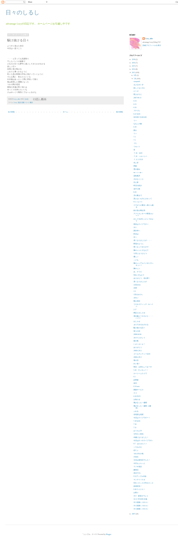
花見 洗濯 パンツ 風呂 (25, 102)
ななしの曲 (138, 124)
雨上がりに (138, 94)
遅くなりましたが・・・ (143, 240)
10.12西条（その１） (141, 502)
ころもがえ (138, 447)
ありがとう (138, 347)
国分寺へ (137, 231)
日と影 (136, 182)
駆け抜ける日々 (139, 328)
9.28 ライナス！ (139, 489)
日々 (135, 237)
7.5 (135, 140)
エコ (135, 393)
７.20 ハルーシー (140, 156)
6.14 (135, 101)
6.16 (135, 107)
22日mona (137, 285)
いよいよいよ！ (139, 344)
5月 (135, 79)
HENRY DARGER (140, 117)
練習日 (136, 470)
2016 (134, 63)
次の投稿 (11, 112)
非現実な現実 (139, 414)
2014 (134, 69)
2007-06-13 (137, 98)
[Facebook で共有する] (42, 99)
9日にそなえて (139, 275)
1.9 (135, 291)
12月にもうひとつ (140, 253)
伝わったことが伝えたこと (144, 483)
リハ (135, 121)
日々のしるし (22, 12)
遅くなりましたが (140, 282)
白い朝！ (137, 364)
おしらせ (137, 321)
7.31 (135, 428)
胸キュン (137, 268)
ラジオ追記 (138, 467)
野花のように (139, 244)
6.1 (135, 377)
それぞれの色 (139, 454)
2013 (134, 72)
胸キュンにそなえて (141, 250)
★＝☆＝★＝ (138, 173)
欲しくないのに (139, 88)
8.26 (135, 192)
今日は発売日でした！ (142, 460)
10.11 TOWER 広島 (140, 499)
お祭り (136, 493)
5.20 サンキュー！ (141, 370)
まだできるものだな (141, 325)
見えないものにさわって (143, 199)
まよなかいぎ (139, 85)
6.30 (135, 127)
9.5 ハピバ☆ (138, 202)
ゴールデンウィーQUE (142, 354)
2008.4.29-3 (138, 357)
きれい (136, 298)
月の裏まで (138, 195)
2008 (135, 288)
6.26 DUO (137, 396)
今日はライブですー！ (142, 418)
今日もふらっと (139, 463)
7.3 (135, 137)
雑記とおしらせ (139, 313)
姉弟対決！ (138, 486)
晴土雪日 (137, 301)
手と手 (136, 163)
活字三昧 (137, 189)
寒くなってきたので (141, 247)
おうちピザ (138, 431)
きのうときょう (139, 338)
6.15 (135, 104)
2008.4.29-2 (138, 351)
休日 (135, 383)
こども (136, 260)
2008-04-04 (137, 334)
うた (135, 143)
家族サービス (139, 390)
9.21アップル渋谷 (140, 476)
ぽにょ (136, 450)
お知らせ (137, 399)
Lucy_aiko (149, 39)
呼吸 (135, 166)
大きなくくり (139, 179)
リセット (137, 147)
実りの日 (137, 331)
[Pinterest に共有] (45, 99)
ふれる (136, 411)
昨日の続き (138, 186)
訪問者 (136, 380)
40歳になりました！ (141, 437)
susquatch (137, 81)
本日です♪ (137, 473)
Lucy (15, 102)
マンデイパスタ (139, 480)
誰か (135, 130)
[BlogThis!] (37, 99)
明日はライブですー (141, 224)
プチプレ (137, 111)
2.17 (135, 310)
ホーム (65, 112)
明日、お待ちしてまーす (143, 367)
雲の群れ (137, 169)
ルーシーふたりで (140, 373)
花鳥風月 (137, 176)
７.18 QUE (138, 153)
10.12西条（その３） (141, 509)
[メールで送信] (34, 99)
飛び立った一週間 (140, 403)
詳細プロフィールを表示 (152, 45)
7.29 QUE (137, 421)
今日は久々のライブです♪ (143, 440)
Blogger (108, 534)
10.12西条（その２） (141, 506)
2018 (134, 59)
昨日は (136, 234)
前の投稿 (119, 112)
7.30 (135, 424)
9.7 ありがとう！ (140, 444)
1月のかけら (138, 294)
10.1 (135, 227)
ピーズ (136, 91)
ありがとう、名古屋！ (142, 278)
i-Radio (136, 457)
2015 (134, 66)
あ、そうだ (138, 272)
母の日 (136, 360)
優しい (136, 257)
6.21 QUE (137, 114)
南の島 (136, 341)
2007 (134, 514)
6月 (135, 75)
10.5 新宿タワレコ (141, 496)
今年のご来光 (139, 434)
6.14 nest (136, 386)
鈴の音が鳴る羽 (139, 210)
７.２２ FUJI (138, 159)
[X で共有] (39, 99)
